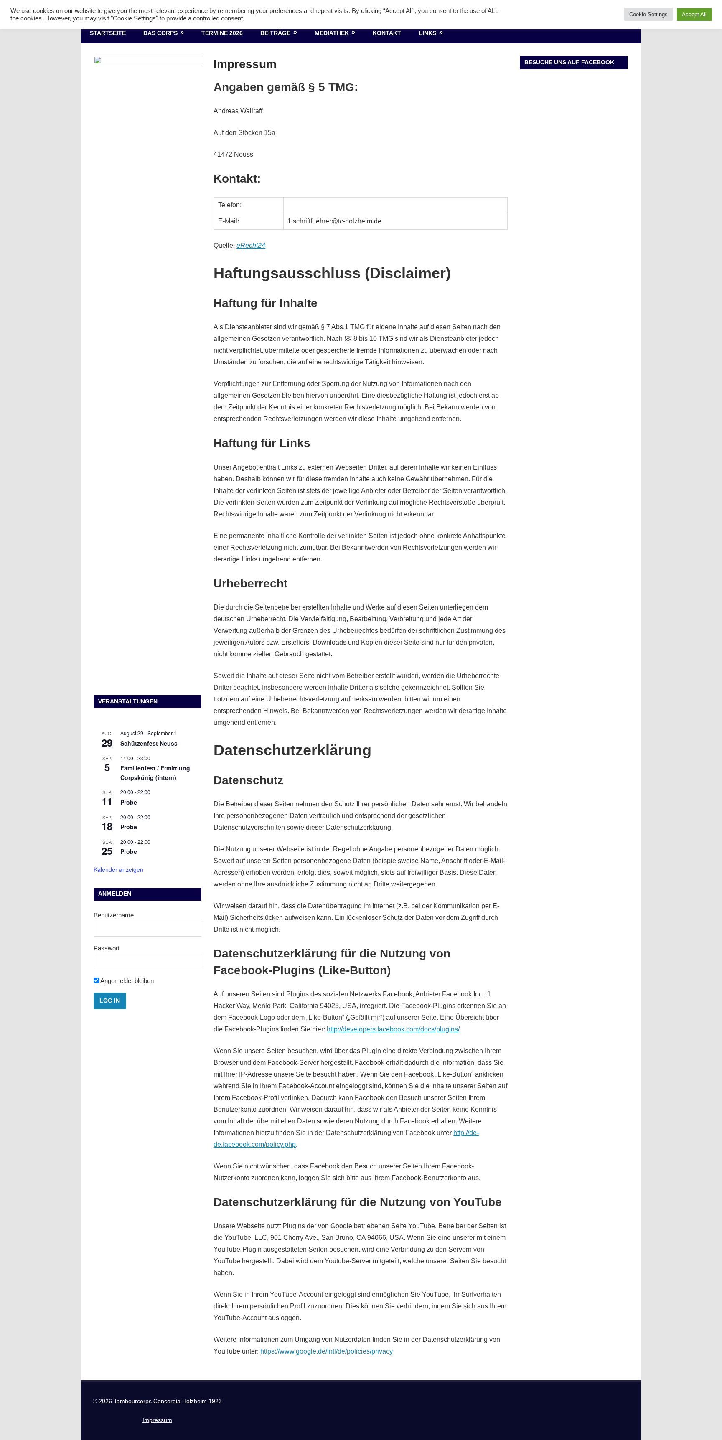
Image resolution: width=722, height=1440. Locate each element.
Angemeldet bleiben (126, 980)
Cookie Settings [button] (648, 14)
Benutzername (114, 915)
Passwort (106, 948)
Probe (128, 802)
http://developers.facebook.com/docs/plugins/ (393, 1029)
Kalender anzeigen (118, 869)
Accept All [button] (694, 14)
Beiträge (275, 33)
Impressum (157, 1420)
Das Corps (160, 33)
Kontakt (387, 33)
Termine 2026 (222, 33)
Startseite (108, 33)
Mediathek (332, 33)
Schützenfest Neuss (149, 743)
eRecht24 (250, 245)
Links (427, 33)
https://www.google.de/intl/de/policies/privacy (326, 1351)
